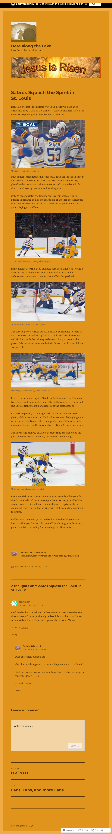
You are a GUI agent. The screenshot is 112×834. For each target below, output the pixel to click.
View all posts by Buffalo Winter (65, 556)
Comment (75, 746)
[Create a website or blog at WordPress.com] (32, 826)
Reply (14, 634)
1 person (24, 627)
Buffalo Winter (21, 566)
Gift (95, 3)
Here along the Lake (31, 46)
